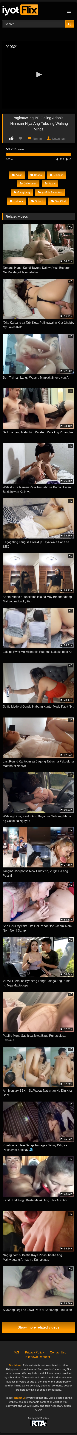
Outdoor (18, 201)
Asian (19, 174)
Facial (52, 183)
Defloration (30, 183)
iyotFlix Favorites (52, 192)
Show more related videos (38, 1327)
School (39, 201)
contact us (19, 1397)
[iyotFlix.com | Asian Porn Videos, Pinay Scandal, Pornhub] (31, 10)
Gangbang (23, 192)
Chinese (58, 174)
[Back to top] (65, 1424)
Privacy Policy (34, 1352)
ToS (16, 1352)
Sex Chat (60, 201)
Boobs (38, 174)
